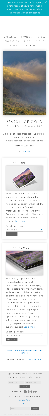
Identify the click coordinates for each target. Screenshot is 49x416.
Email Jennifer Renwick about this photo (24, 352)
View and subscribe (30, 13)
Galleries (10, 37)
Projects (27, 37)
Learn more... (21, 221)
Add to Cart (11, 234)
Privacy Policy (24, 400)
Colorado (25, 151)
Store (41, 37)
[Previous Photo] (2, 84)
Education (12, 41)
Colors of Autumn (33, 359)
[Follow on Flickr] (35, 391)
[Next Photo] (47, 84)
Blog (27, 41)
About (40, 41)
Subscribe (29, 45)
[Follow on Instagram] (30, 391)
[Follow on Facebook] (25, 391)
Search (35, 409)
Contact (11, 45)
